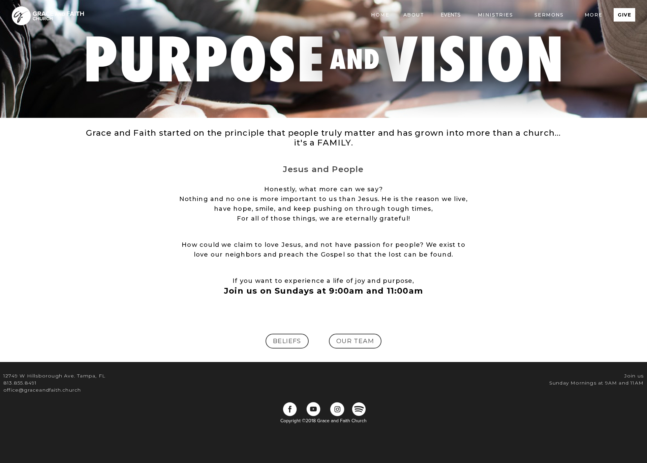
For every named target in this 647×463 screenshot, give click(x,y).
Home (380, 15)
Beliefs (287, 341)
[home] (48, 15)
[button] (413, 15)
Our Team (355, 341)
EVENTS (450, 14)
